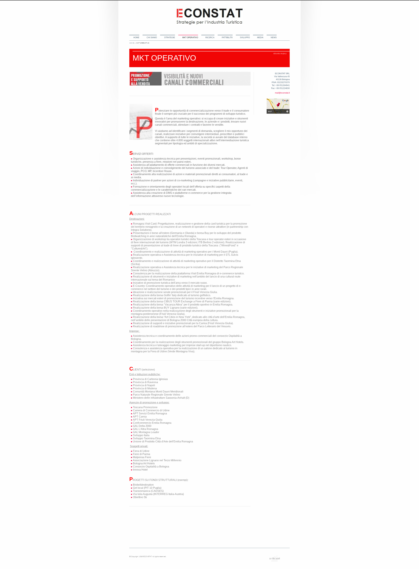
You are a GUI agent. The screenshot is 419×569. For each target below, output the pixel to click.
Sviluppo (245, 37)
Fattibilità (227, 37)
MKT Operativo (190, 37)
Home (136, 37)
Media (260, 37)
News (274, 37)
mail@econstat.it (282, 93)
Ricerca (209, 37)
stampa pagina (280, 54)
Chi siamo (152, 37)
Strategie (169, 37)
